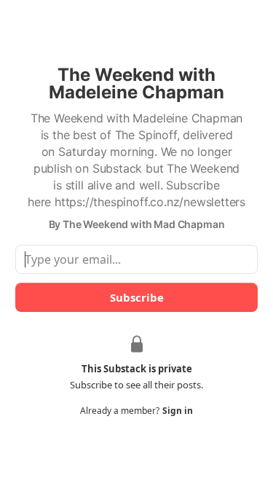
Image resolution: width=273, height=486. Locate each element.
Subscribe (137, 297)
